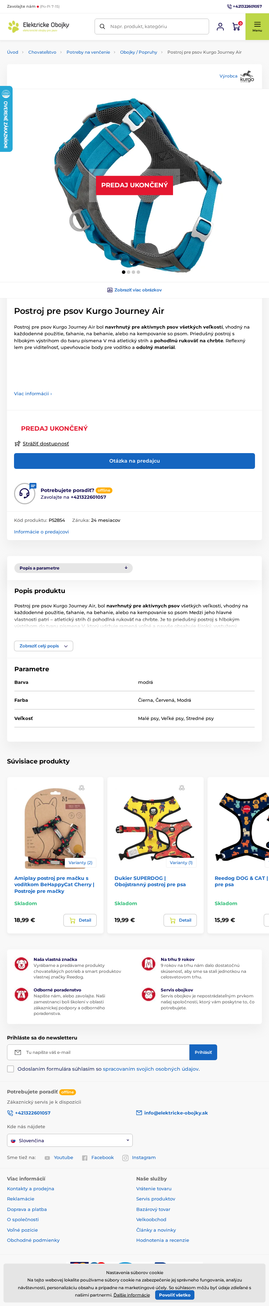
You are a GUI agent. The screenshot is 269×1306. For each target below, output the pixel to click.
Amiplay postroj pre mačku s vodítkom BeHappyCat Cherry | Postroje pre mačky (54, 884)
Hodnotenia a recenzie (162, 1240)
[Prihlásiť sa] (220, 26)
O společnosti (23, 1219)
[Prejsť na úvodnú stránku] (38, 26)
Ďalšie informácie (131, 1295)
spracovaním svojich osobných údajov (151, 1069)
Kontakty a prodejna (30, 1188)
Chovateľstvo (42, 52)
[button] (257, 26)
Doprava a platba (27, 1209)
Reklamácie (20, 1198)
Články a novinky (156, 1230)
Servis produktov (155, 1198)
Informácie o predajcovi (41, 531)
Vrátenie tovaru (154, 1188)
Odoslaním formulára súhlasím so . (109, 1069)
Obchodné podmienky (33, 1240)
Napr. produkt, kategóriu (138, 26)
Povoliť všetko (175, 1295)
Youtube (63, 1157)
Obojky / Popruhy (138, 52)
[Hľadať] (102, 26)
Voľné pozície (22, 1230)
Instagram (144, 1157)
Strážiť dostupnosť (46, 443)
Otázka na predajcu (134, 461)
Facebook (102, 1157)
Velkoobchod (151, 1219)
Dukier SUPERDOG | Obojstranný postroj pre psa (150, 881)
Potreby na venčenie (88, 52)
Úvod (12, 52)
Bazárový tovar (153, 1209)
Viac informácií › (33, 393)
